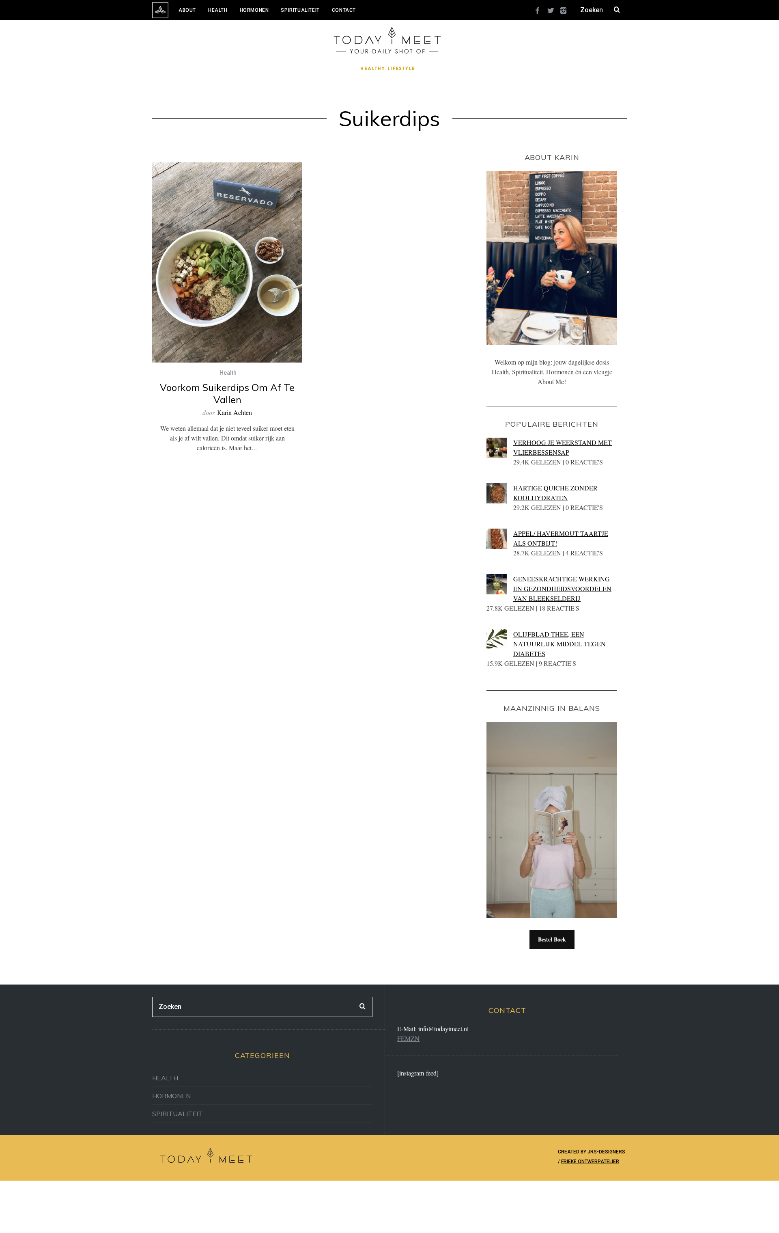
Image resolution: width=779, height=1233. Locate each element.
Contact (344, 10)
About (187, 10)
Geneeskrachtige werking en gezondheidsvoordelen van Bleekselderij (562, 588)
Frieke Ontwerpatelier (590, 1161)
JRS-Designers (606, 1152)
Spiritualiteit (300, 10)
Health (218, 10)
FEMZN (408, 1038)
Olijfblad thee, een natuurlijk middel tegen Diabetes (559, 644)
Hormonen (254, 10)
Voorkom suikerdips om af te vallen (227, 393)
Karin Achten (234, 412)
